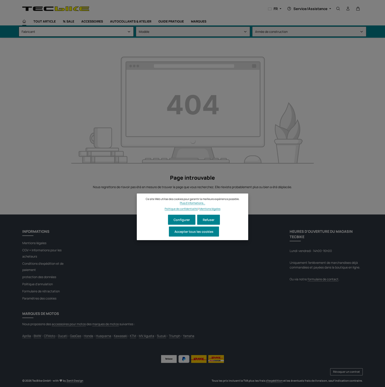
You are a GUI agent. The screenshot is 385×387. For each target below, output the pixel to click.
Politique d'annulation (37, 284)
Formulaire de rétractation (41, 291)
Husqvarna (103, 336)
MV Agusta (146, 336)
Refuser (208, 220)
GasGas (75, 336)
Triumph (174, 336)
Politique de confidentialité (181, 209)
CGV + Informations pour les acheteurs (41, 253)
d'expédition (274, 381)
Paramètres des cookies (39, 298)
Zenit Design (74, 381)
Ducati (62, 336)
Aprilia (26, 336)
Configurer (182, 220)
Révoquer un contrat (346, 372)
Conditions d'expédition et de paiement (42, 266)
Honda (88, 336)
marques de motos (105, 324)
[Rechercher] (338, 8)
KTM (133, 336)
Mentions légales (34, 243)
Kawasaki (120, 336)
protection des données (39, 277)
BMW (37, 336)
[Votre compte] (348, 8)
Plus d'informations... (192, 203)
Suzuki (161, 336)
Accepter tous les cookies (193, 231)
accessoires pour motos (69, 324)
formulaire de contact (322, 279)
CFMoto (49, 336)
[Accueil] (24, 21)
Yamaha (188, 336)
